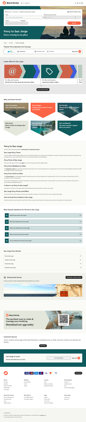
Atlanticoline (25, 149)
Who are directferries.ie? (9, 397)
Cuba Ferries (67, 397)
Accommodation (27, 382)
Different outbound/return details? (27, 11)
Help (65, 385)
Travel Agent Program (28, 399)
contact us (42, 415)
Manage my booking (48, 383)
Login (45, 382)
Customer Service (68, 383)
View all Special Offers (43, 89)
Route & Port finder (8, 385)
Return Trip (9, 11)
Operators (6, 383)
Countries (6, 382)
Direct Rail (66, 399)
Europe (11, 43)
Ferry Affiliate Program (28, 397)
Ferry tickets (6, 389)
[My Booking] (76, 3)
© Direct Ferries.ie (7, 412)
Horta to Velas (9, 176)
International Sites (7, 399)
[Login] (78, 3)
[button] (43, 215)
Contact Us (66, 382)
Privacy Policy (47, 399)
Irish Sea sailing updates (69, 387)
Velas (23, 163)
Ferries (25, 383)
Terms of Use (47, 401)
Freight (25, 385)
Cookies (46, 397)
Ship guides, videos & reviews (74, 277)
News (5, 401)
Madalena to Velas (10, 168)
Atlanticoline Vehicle (34, 149)
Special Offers (7, 387)
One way (16, 11)
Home (5, 43)
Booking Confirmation (48, 385)
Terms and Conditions (48, 402)
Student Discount (7, 402)
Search (74, 23)
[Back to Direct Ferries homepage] (11, 3)
